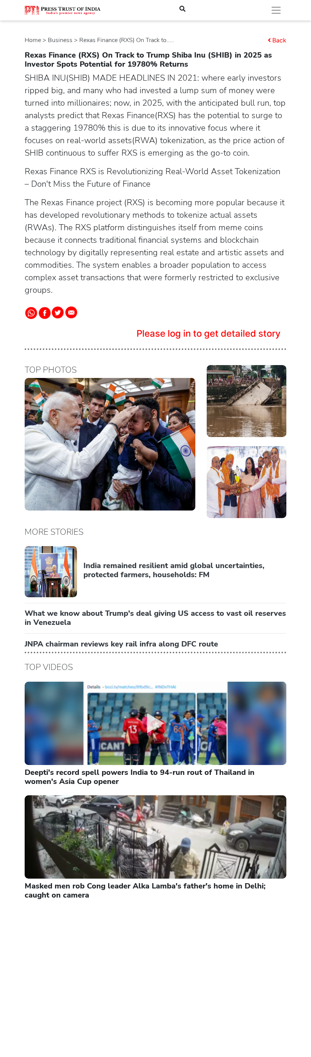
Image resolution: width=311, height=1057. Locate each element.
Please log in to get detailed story (209, 333)
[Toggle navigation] (276, 10)
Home (33, 40)
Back (279, 40)
